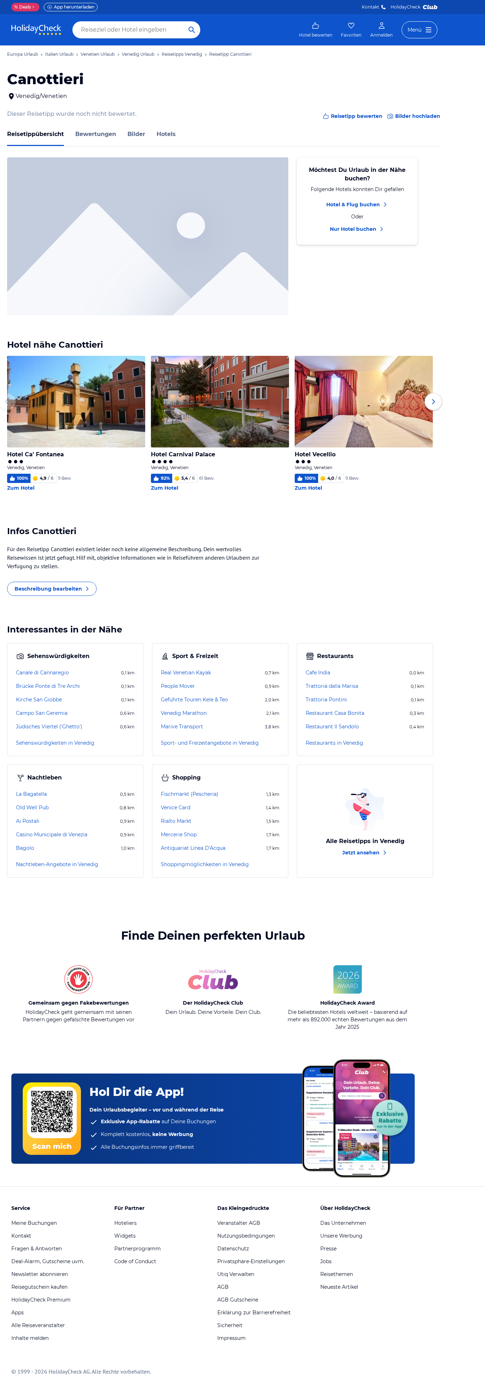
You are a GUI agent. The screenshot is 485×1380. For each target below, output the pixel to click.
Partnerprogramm (137, 1248)
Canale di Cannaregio (42, 672)
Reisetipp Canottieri (230, 54)
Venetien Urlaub (98, 54)
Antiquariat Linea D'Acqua (193, 848)
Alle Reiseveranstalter (38, 1325)
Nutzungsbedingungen (246, 1236)
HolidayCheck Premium (41, 1300)
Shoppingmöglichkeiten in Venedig (205, 864)
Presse (328, 1248)
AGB (223, 1287)
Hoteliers (125, 1223)
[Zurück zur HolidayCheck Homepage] (36, 30)
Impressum (231, 1338)
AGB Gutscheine (237, 1300)
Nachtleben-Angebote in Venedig (57, 864)
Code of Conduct (135, 1261)
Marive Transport (182, 726)
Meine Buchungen (34, 1223)
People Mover (178, 686)
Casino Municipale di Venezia (51, 834)
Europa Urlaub (22, 54)
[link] (315, 29)
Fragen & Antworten (36, 1248)
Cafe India (318, 672)
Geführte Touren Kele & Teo (194, 699)
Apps (17, 1312)
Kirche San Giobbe (39, 699)
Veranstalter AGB (238, 1223)
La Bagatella (31, 794)
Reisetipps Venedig (182, 54)
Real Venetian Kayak (186, 672)
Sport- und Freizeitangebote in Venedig (210, 743)
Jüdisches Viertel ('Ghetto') (49, 726)
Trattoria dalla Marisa (332, 686)
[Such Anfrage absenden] (191, 29)
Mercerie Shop (179, 834)
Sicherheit (230, 1325)
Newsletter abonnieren (39, 1274)
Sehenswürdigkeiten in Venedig (55, 743)
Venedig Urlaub (138, 54)
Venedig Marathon (184, 713)
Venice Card (175, 807)
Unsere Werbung (341, 1236)
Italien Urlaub (59, 54)
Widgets (125, 1236)
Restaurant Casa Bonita (335, 713)
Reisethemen (336, 1274)
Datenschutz (233, 1248)
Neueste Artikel (339, 1287)
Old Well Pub (32, 807)
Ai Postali (27, 821)
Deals (22, 7)
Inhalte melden (30, 1338)
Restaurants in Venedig (334, 743)
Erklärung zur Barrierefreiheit (254, 1312)
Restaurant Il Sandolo (332, 726)
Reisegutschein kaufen (39, 1287)
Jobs (326, 1261)
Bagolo (25, 848)
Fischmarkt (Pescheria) (189, 794)
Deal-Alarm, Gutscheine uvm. (47, 1261)
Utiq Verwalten (235, 1274)
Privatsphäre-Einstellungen (251, 1261)
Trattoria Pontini (326, 699)
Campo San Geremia (41, 713)
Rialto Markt (176, 821)
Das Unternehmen (343, 1223)
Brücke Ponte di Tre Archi (48, 686)
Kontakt (370, 7)
